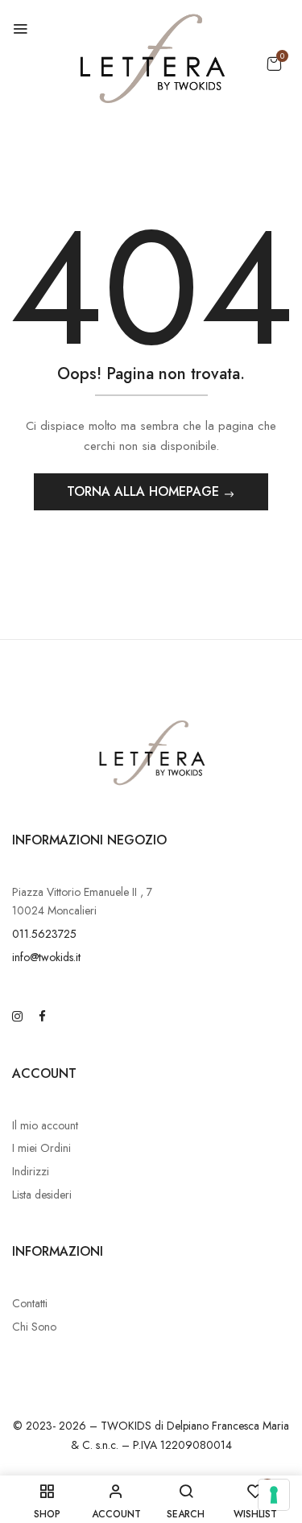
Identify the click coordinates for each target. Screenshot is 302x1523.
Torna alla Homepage (145, 491)
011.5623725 (44, 934)
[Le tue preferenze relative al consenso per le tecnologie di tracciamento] (274, 1495)
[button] (274, 64)
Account (44, 1073)
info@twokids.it (46, 957)
